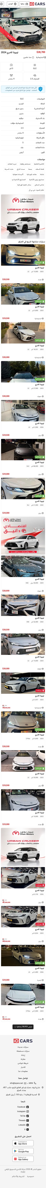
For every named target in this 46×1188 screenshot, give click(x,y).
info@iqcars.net (16, 1083)
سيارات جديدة (23, 1047)
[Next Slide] (45, 29)
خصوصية (30, 1176)
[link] (23, 1143)
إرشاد (23, 1055)
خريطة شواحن (23, 1063)
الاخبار (23, 1067)
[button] (23, 28)
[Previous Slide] (1, 29)
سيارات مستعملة (23, 1051)
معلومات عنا (23, 1071)
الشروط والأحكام (18, 1176)
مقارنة (23, 1059)
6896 (31, 1083)
